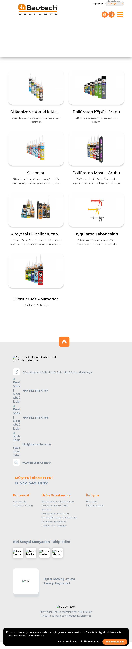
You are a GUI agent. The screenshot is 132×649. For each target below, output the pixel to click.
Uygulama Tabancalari (54, 521)
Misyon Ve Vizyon (23, 505)
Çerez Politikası (67, 641)
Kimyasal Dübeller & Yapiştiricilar (59, 517)
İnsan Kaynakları (95, 505)
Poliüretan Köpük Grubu (55, 505)
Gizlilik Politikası (89, 641)
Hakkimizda (19, 501)
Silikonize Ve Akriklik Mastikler (58, 501)
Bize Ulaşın (92, 501)
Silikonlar (46, 509)
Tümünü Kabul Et (115, 641)
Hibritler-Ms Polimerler (54, 525)
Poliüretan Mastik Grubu (55, 513)
